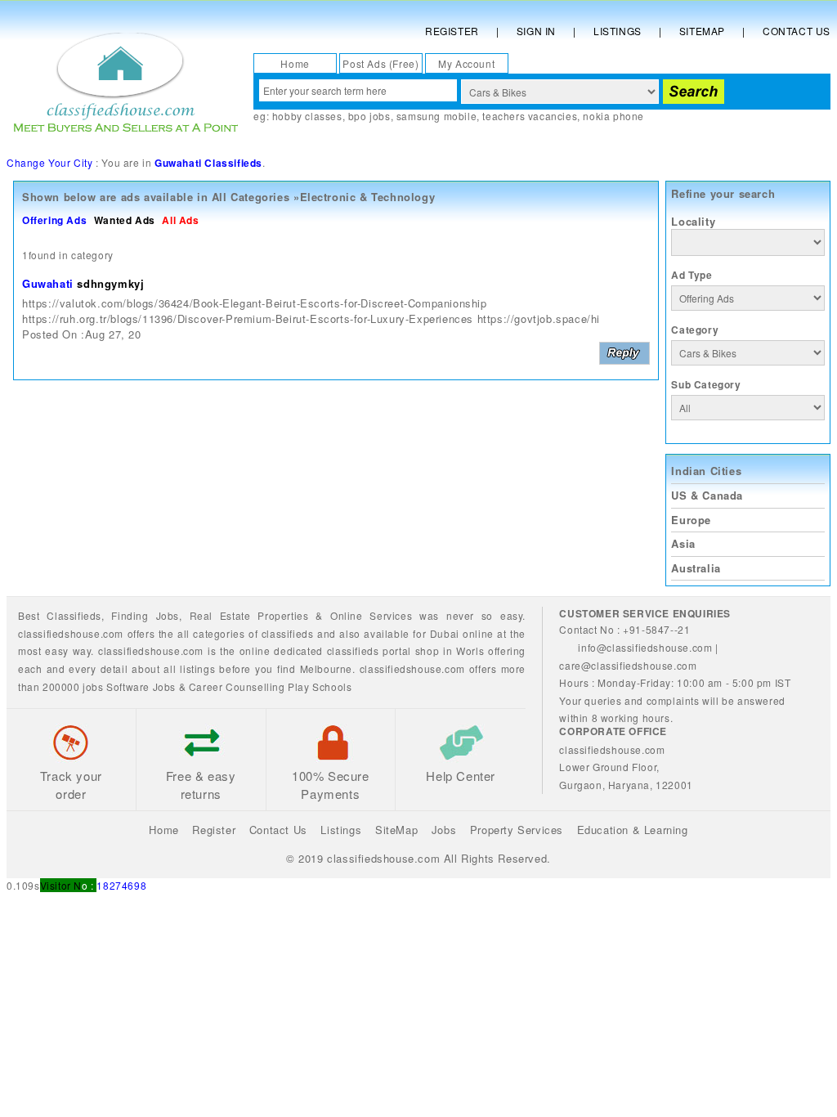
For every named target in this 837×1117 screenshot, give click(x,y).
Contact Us (796, 31)
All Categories (250, 196)
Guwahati (48, 283)
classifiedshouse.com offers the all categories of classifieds (167, 633)
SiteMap (396, 829)
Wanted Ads (124, 220)
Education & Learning (632, 829)
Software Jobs (141, 686)
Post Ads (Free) (380, 63)
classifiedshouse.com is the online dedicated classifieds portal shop (268, 650)
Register (452, 31)
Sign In (536, 31)
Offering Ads (54, 220)
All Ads (180, 220)
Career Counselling (237, 686)
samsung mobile (436, 116)
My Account (466, 63)
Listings (617, 31)
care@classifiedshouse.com (627, 665)
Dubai (444, 633)
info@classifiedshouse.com (645, 647)
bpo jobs (369, 116)
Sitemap (702, 31)
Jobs (167, 615)
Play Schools (319, 686)
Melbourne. (328, 668)
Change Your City (50, 162)
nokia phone (613, 116)
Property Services (516, 829)
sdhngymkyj (110, 283)
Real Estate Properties (249, 615)
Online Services (371, 615)
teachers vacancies (529, 116)
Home (294, 63)
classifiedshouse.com (412, 668)
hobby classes (307, 116)
